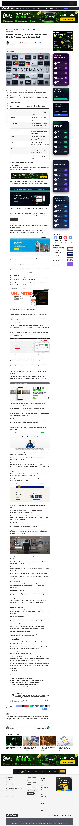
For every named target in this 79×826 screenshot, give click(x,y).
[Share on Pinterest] (24, 43)
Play (66, 63)
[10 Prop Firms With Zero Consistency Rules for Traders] (65, 741)
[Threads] (68, 815)
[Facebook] (55, 239)
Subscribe (30, 793)
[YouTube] (54, 815)
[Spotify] (65, 815)
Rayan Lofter (13, 713)
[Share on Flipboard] (22, 43)
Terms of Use (24, 700)
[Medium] (60, 815)
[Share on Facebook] (19, 43)
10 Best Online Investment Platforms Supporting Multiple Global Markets (27, 680)
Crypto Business (56, 250)
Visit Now (14, 219)
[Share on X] (20, 43)
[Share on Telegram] (34, 43)
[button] (61, 8)
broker (24, 225)
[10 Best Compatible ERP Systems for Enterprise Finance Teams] (70, 259)
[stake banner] (39, 17)
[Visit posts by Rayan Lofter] (7, 43)
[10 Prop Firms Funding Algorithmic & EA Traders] (14, 741)
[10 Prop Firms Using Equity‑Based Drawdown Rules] (48, 741)
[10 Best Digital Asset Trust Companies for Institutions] (70, 254)
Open (66, 179)
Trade (66, 132)
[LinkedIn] (59, 815)
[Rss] (72, 815)
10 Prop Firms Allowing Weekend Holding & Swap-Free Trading (25, 684)
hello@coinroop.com (60, 99)
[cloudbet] (63, 41)
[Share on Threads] (35, 43)
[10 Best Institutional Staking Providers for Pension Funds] (70, 264)
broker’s (18, 600)
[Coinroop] (8, 8)
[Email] (37, 43)
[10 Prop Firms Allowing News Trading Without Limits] (31, 741)
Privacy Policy (45, 700)
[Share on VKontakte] (32, 43)
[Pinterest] (65, 239)
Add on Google (60, 114)
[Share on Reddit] (30, 43)
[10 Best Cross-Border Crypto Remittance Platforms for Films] (70, 249)
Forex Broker (9, 31)
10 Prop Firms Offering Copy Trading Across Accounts (23, 686)
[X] (60, 239)
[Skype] (62, 815)
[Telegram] (70, 239)
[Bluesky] (70, 815)
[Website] (49, 714)
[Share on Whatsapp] (25, 43)
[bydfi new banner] (64, 784)
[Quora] (64, 815)
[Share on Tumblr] (29, 43)
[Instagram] (56, 815)
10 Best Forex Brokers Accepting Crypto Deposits (22, 678)
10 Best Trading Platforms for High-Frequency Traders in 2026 (25, 682)
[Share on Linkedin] (27, 43)
